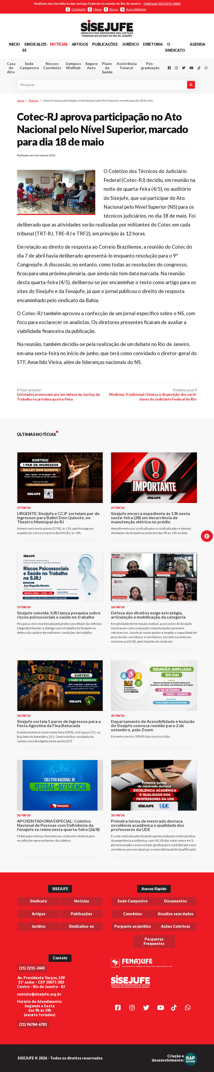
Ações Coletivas (175, 926)
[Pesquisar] (191, 85)
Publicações (104, 44)
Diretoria (152, 44)
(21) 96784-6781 (33, 1024)
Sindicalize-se (81, 926)
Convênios (132, 914)
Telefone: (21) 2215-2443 (161, 3)
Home (20, 100)
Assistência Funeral (127, 65)
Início (14, 44)
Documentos (175, 901)
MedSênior (125, 91)
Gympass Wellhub (73, 65)
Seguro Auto (91, 65)
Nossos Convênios (52, 65)
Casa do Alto (11, 67)
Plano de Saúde (107, 67)
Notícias (59, 44)
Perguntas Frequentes (154, 941)
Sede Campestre (29, 65)
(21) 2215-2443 (32, 968)
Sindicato (38, 901)
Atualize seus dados (175, 914)
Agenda (197, 44)
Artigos (80, 44)
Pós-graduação (150, 65)
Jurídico (130, 44)
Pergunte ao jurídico (132, 926)
